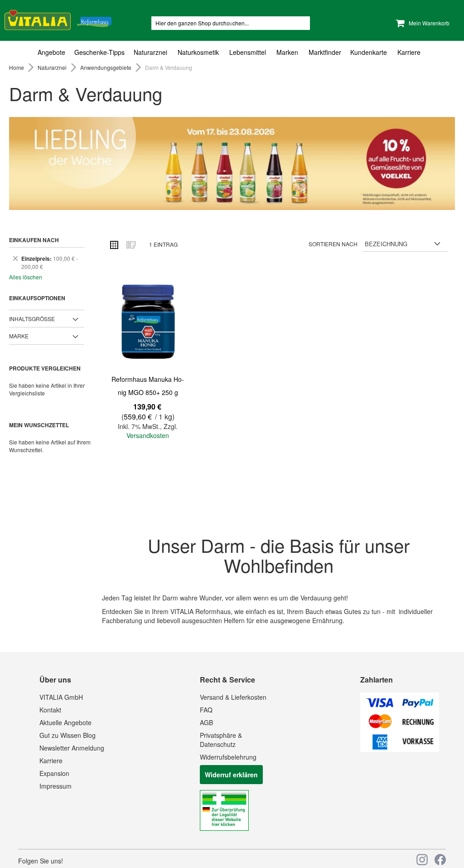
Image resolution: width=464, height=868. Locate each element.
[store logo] (58, 18)
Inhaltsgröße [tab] (32, 318)
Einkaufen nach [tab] (34, 240)
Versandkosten (147, 435)
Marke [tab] (19, 336)
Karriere (51, 760)
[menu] (232, 52)
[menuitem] (54, 52)
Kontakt (50, 709)
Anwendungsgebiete (106, 67)
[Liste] (130, 244)
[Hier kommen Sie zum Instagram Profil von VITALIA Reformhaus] (422, 859)
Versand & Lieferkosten (233, 697)
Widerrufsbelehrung (228, 756)
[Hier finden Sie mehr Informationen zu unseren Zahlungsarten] (399, 749)
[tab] (232, 52)
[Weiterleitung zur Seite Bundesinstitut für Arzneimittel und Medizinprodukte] (224, 828)
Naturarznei (53, 67)
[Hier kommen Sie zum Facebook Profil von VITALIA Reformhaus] (440, 859)
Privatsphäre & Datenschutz (221, 740)
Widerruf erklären (231, 774)
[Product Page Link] (148, 322)
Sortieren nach (333, 244)
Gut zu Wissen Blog (67, 735)
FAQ (206, 709)
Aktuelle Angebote (65, 722)
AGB (206, 722)
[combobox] (230, 23)
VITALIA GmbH (61, 697)
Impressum (55, 785)
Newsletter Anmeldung (71, 747)
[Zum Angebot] (232, 163)
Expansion (54, 773)
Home (17, 67)
